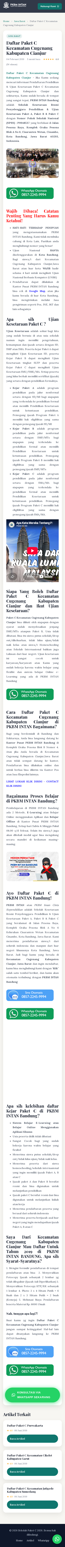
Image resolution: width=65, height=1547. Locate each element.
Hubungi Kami (48, 6)
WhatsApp (43, 1540)
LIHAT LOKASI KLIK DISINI (24, 781)
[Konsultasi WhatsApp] (57, 1539)
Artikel (30, 1540)
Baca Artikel (17, 1438)
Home (6, 21)
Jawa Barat (19, 21)
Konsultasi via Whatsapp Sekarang (34, 1395)
